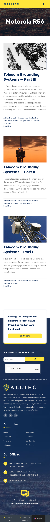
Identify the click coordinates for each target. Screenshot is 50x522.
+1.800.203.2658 (15, 475)
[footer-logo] (19, 385)
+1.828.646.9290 (21, 472)
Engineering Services (16, 118)
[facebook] (5, 415)
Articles (6, 118)
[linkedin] (11, 415)
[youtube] (16, 415)
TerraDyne (22, 120)
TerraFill (29, 120)
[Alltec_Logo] (11, 3)
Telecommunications (10, 120)
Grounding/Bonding (31, 118)
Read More (7, 126)
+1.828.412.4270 (31, 475)
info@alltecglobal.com (17, 480)
